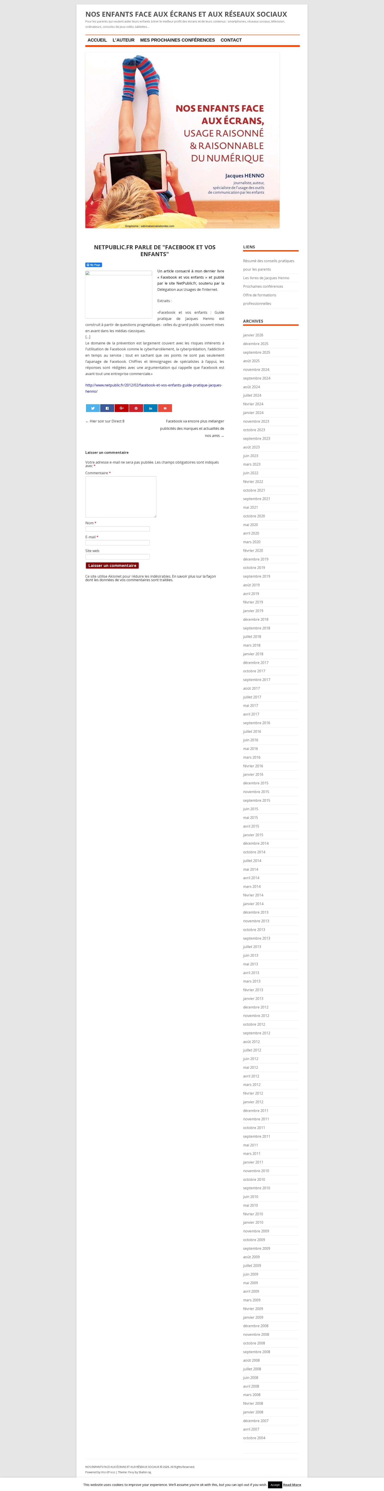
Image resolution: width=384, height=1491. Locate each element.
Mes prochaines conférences (177, 40)
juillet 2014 (252, 860)
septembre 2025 (256, 352)
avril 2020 (251, 533)
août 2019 (251, 585)
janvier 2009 (253, 1317)
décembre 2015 (255, 783)
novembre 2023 (256, 421)
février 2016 (253, 766)
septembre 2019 (256, 576)
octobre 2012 (254, 1024)
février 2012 (253, 1093)
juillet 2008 (252, 1368)
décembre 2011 (255, 1110)
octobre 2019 (254, 567)
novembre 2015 (256, 791)
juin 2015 (250, 808)
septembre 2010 (256, 1188)
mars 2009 (251, 1300)
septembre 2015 (256, 800)
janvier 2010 (253, 1222)
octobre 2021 (254, 490)
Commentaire (98, 472)
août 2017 (251, 688)
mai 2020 (250, 524)
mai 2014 (250, 869)
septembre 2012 (256, 1033)
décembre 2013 (255, 912)
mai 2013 (250, 964)
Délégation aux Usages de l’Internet (187, 289)
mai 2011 (250, 1145)
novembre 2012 (256, 1015)
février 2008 (253, 1403)
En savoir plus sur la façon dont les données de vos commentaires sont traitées (150, 578)
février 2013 (253, 989)
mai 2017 (250, 705)
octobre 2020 (254, 516)
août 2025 (251, 360)
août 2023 (251, 447)
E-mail (91, 537)
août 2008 (251, 1360)
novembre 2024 (256, 369)
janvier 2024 (253, 412)
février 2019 (253, 602)
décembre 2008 (255, 1325)
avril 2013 (251, 972)
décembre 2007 (255, 1420)
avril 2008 (251, 1386)
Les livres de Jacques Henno (266, 277)
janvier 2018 (253, 653)
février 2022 (253, 481)
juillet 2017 (252, 697)
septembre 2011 (256, 1136)
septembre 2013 (256, 938)
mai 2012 (250, 1067)
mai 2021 (250, 507)
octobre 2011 (254, 1127)
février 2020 (253, 550)
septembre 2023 (256, 438)
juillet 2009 (252, 1265)
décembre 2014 (255, 843)
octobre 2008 (254, 1343)
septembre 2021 (256, 498)
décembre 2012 (255, 1007)
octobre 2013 (254, 929)
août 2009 (251, 1256)
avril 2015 (251, 826)
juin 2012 (250, 1058)
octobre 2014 (254, 852)
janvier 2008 (253, 1412)
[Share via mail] (165, 408)
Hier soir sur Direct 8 (104, 421)
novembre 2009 (256, 1231)
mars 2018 (251, 645)
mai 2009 (250, 1282)
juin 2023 (250, 455)
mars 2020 (251, 541)
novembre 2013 (256, 920)
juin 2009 (250, 1274)
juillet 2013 (252, 946)
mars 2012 (251, 1084)
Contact (231, 40)
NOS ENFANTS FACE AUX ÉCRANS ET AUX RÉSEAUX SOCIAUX (186, 14)
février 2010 (253, 1214)
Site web (92, 550)
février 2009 (253, 1308)
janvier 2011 (253, 1162)
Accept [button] (275, 1485)
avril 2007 (251, 1429)
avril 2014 (251, 877)
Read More (292, 1484)
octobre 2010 (254, 1179)
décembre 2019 (255, 559)
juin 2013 (250, 955)
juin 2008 (250, 1377)
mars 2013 (251, 981)
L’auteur (123, 40)
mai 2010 (250, 1205)
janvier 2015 (253, 834)
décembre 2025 (255, 343)
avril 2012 (251, 1076)
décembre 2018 (255, 619)
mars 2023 (251, 464)
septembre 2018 (256, 628)
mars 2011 (251, 1153)
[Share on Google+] (121, 408)
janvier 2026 (253, 335)
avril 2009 (251, 1291)
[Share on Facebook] (107, 408)
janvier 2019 (253, 610)
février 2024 (253, 404)
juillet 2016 (252, 731)
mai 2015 (250, 817)
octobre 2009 (254, 1239)
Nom (90, 522)
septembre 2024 (256, 378)
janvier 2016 (253, 774)
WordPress (108, 1472)
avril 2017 (251, 714)
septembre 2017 (256, 679)
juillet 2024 (252, 395)
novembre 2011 (256, 1119)
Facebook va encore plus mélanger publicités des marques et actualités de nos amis (192, 428)
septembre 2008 (256, 1351)
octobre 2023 (254, 429)
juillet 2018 (252, 636)
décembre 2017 (255, 662)
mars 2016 (251, 757)
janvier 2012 (253, 1101)
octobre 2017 (254, 671)
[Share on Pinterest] (136, 408)
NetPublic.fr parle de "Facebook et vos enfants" (155, 250)
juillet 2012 (252, 1050)
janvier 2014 (253, 903)
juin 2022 (250, 472)
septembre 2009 (256, 1248)
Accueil (97, 40)
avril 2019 (251, 593)
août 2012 (251, 1041)
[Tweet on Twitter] (93, 408)
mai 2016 (250, 748)
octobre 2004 (254, 1437)
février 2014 (253, 895)
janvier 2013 (253, 998)
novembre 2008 (256, 1334)
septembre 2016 (256, 722)
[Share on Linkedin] (150, 408)
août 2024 (251, 386)
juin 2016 (250, 739)
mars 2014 (251, 886)
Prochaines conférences (263, 286)
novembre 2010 (256, 1170)
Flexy (131, 1472)
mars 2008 (251, 1394)
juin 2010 (250, 1196)
